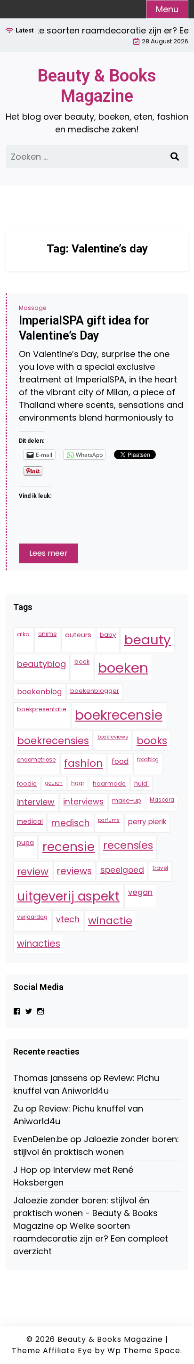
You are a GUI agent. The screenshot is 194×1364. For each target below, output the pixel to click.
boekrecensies (53, 740)
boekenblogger (94, 690)
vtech (68, 919)
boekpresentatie (41, 709)
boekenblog (39, 692)
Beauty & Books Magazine (97, 86)
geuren (54, 783)
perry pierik (147, 822)
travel (160, 868)
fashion (83, 763)
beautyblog (41, 664)
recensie (68, 846)
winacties (38, 943)
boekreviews (112, 736)
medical (30, 821)
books (152, 740)
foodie (27, 783)
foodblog (148, 759)
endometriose (36, 759)
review (32, 871)
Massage (32, 308)
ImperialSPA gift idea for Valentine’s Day (84, 328)
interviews (83, 801)
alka (23, 634)
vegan (140, 892)
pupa (25, 842)
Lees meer (48, 553)
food (120, 761)
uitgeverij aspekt (68, 896)
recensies (128, 845)
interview (36, 802)
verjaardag (32, 917)
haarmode (109, 783)
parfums (109, 820)
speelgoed (122, 870)
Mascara (162, 800)
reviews (74, 870)
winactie (110, 920)
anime (47, 634)
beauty (147, 640)
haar (77, 783)
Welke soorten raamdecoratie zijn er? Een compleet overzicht (90, 1238)
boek (81, 662)
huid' (141, 783)
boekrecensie (118, 715)
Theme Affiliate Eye (52, 1350)
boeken (123, 667)
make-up (126, 800)
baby (108, 634)
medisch (70, 823)
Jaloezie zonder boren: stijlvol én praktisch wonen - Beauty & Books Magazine (85, 1213)
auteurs (78, 635)
